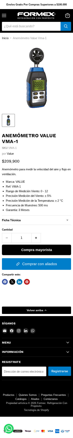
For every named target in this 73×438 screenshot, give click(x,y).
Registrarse (59, 371)
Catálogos (21, 399)
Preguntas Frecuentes (53, 394)
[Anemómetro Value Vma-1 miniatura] (8, 120)
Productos (8, 394)
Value (10, 153)
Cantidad (7, 229)
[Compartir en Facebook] (5, 282)
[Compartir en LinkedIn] (19, 282)
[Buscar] (66, 26)
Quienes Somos (28, 394)
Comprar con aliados (39, 264)
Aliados (35, 399)
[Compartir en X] (12, 282)
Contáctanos (51, 399)
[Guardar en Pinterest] (27, 282)
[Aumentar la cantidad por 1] (36, 238)
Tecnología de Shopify (36, 410)
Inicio (5, 38)
